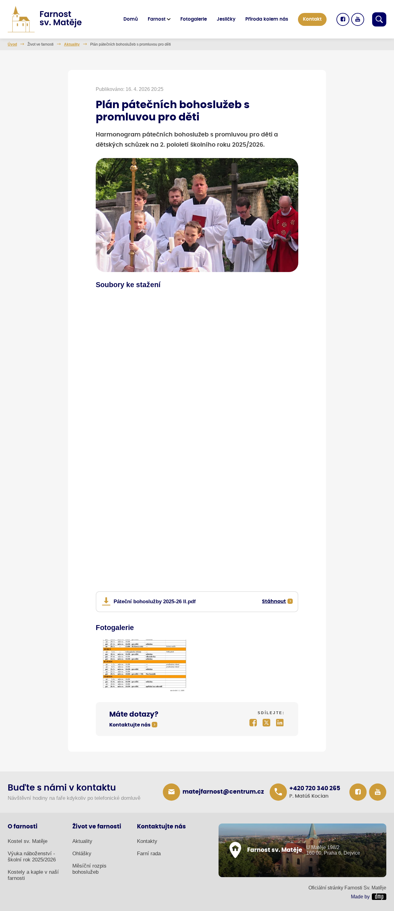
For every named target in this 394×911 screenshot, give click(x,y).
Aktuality (72, 44)
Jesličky (226, 19)
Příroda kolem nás (266, 19)
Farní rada (149, 853)
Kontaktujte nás (130, 724)
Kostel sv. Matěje (27, 841)
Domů (130, 19)
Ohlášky (81, 853)
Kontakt (312, 19)
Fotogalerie (193, 19)
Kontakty (147, 841)
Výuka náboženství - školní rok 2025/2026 (32, 857)
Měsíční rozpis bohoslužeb (89, 869)
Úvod (12, 44)
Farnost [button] (157, 19)
